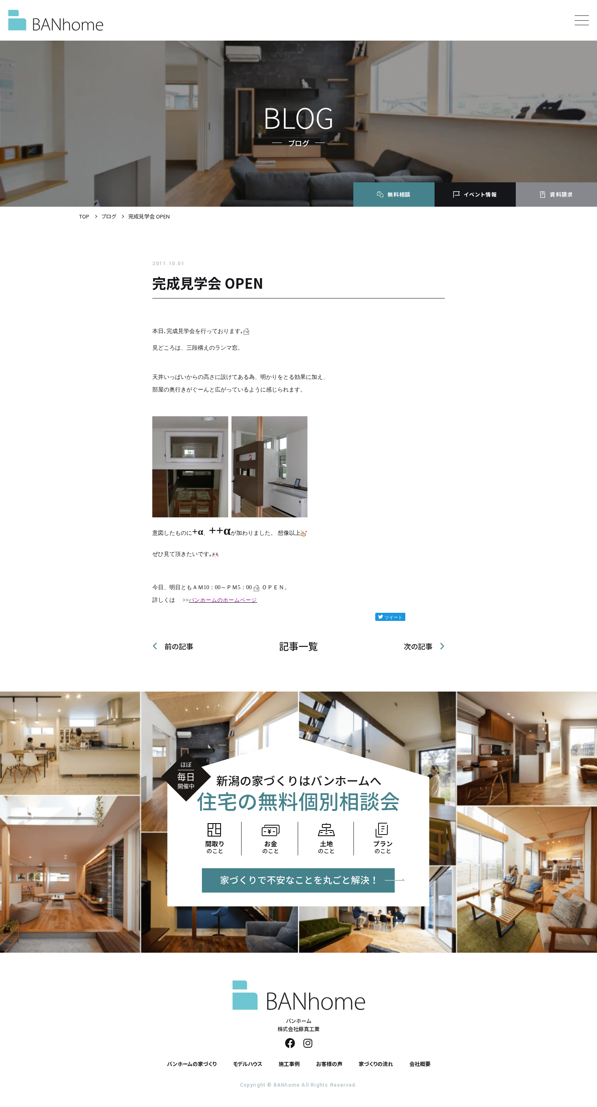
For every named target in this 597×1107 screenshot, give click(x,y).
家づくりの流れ (376, 1064)
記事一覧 (298, 646)
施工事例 (289, 1064)
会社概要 (419, 1064)
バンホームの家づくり (191, 1064)
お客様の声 (329, 1064)
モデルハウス (247, 1064)
